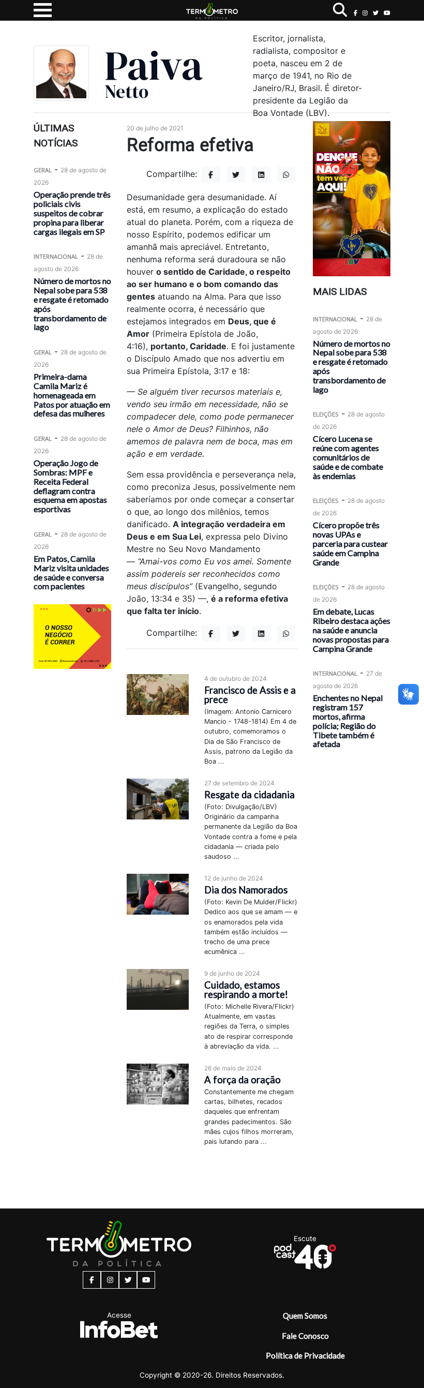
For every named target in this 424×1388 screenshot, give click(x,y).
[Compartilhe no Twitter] (236, 175)
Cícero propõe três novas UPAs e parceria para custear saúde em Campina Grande (350, 543)
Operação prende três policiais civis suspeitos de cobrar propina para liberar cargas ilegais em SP (72, 212)
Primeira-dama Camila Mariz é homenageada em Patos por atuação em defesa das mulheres (72, 394)
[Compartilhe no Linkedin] (261, 175)
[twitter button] (375, 12)
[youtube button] (387, 12)
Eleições (326, 414)
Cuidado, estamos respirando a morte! (246, 989)
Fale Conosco (305, 1335)
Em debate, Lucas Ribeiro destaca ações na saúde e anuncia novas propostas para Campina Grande (351, 629)
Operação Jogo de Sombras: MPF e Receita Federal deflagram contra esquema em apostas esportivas (70, 486)
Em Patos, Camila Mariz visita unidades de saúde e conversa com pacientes (71, 572)
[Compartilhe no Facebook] (211, 175)
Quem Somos (305, 1315)
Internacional (56, 256)
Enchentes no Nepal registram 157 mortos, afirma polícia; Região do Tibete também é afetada (348, 721)
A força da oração (242, 1079)
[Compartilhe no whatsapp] (286, 175)
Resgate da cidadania (249, 794)
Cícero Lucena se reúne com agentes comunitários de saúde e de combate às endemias (348, 457)
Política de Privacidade (305, 1355)
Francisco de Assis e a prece (250, 694)
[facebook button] (355, 12)
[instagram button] (365, 12)
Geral (43, 170)
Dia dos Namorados (245, 890)
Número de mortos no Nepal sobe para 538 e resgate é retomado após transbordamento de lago (72, 304)
